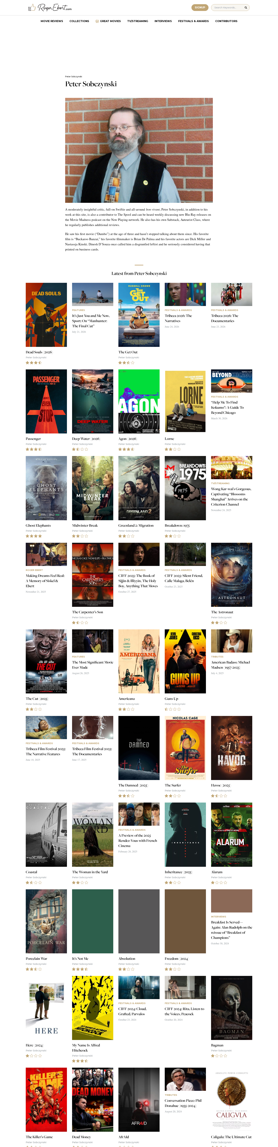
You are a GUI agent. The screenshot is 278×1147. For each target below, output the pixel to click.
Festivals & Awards (193, 21)
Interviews (163, 21)
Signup (200, 7)
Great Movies (110, 21)
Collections (79, 21)
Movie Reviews (52, 21)
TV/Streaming (137, 21)
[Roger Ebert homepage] (50, 7)
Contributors (226, 21)
